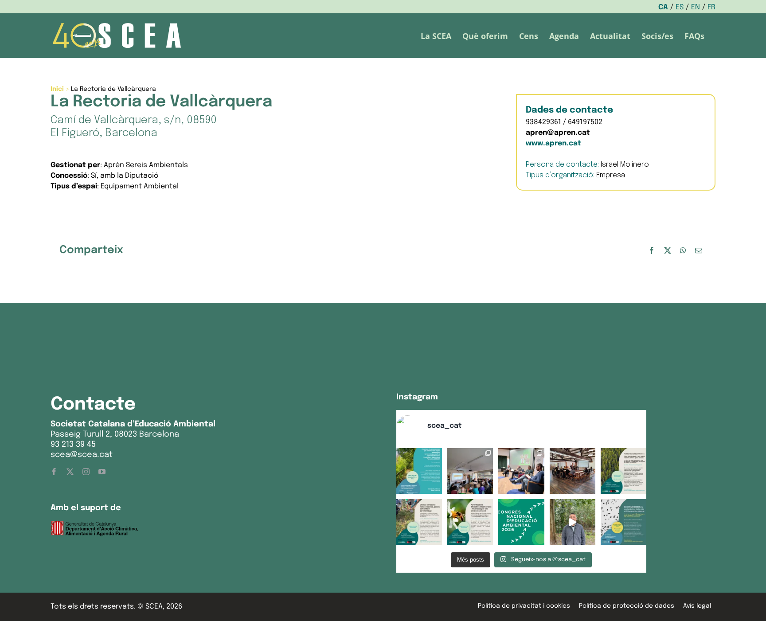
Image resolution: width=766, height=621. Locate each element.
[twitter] (70, 471)
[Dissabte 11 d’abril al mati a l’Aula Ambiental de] (470, 471)
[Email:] (699, 251)
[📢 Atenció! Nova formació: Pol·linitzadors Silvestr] (470, 522)
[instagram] (86, 471)
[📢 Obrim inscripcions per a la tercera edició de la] (419, 471)
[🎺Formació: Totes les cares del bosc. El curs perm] (623, 471)
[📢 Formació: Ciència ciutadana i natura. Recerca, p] (419, 522)
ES (680, 7)
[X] (668, 251)
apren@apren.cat (558, 133)
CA (663, 7)
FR (711, 7)
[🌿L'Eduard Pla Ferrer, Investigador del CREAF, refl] (572, 522)
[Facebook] (652, 251)
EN (695, 7)
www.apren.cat (553, 143)
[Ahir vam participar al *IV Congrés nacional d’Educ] (521, 471)
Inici (57, 89)
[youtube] (102, 471)
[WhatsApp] (683, 251)
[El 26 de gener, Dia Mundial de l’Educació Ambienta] (521, 522)
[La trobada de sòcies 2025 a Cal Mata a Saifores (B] (572, 471)
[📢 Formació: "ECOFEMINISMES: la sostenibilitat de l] (623, 522)
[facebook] (54, 471)
